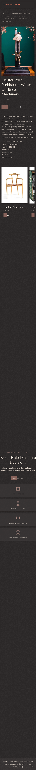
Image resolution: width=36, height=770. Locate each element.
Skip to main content (12, 5)
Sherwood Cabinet (14, 207)
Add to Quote (10, 107)
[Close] (33, 764)
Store (4, 13)
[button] (31, 30)
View (8, 215)
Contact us (18, 478)
